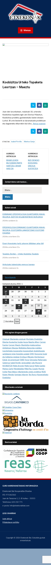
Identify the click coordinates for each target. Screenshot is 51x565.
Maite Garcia (29, 366)
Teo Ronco (33, 375)
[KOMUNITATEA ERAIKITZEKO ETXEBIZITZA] (25, 423)
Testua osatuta (39, 124)
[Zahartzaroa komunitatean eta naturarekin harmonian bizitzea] (11, 407)
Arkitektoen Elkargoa (10, 348)
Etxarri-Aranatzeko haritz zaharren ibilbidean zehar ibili (23, 243)
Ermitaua (23, 357)
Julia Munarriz (36, 363)
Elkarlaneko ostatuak (18, 339)
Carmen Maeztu (15, 345)
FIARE (22, 360)
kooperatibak (28, 351)
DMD (32, 354)
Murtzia (41, 369)
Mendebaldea (19, 369)
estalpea (16, 357)
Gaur (17, 321)
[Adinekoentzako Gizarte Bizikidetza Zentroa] (7, 433)
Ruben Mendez (8, 375)
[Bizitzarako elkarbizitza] (11, 394)
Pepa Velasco (13, 372)
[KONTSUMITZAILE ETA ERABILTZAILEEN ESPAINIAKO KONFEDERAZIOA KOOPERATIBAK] (25, 453)
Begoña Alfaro (33, 342)
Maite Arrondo (18, 366)
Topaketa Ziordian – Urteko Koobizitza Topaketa (20, 254)
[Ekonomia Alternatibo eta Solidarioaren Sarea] (25, 466)
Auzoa (25, 342)
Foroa (27, 360)
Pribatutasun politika (10, 522)
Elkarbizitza (25, 345)
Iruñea (4, 372)
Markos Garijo (29, 142)
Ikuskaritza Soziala (16, 342)
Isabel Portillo (16, 142)
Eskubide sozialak (22, 354)
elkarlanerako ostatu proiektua (29, 372)
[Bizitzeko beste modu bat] (7, 410)
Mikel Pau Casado (31, 369)
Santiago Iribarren (21, 375)
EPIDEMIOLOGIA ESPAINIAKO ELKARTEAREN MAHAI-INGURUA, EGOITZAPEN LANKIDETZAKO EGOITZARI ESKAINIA (23, 230)
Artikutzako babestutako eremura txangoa (18, 265)
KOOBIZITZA (7, 366)
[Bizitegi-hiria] (16, 401)
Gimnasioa (34, 360)
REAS (44, 372)
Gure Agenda (10, 277)
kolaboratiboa (35, 345)
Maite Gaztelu (40, 366)
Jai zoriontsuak (13, 360)
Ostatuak (5, 339)
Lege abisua (7, 519)
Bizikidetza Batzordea (27, 348)
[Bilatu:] (25, 190)
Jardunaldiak (26, 363)
